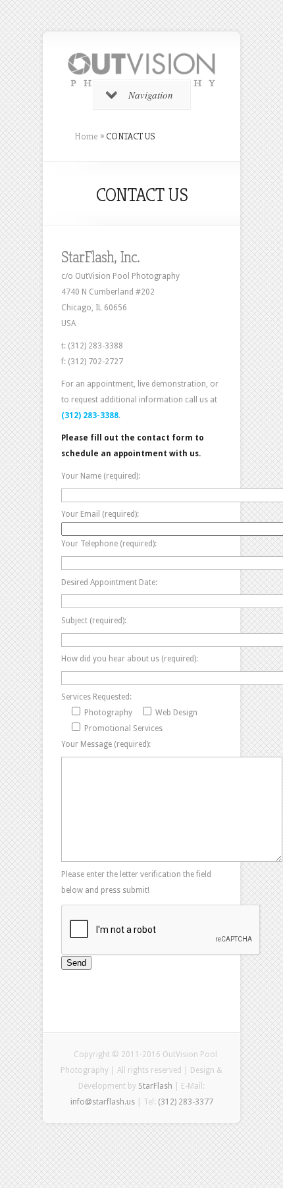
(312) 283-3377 (185, 1101)
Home (86, 136)
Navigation (150, 94)
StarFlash (155, 1086)
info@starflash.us (102, 1101)
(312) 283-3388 (89, 415)
